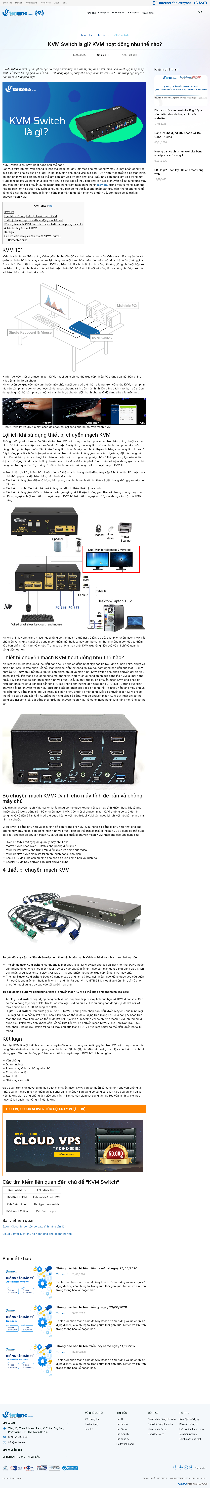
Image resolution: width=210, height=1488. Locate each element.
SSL (65, 3)
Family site (200, 1468)
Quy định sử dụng (189, 1419)
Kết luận (9, 232)
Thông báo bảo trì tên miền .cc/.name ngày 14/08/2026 (96, 1346)
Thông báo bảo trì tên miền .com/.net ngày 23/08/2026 (96, 1268)
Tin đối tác (122, 1429)
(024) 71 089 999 (18, 1437)
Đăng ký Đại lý (156, 1434)
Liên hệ (89, 1429)
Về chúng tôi (92, 1419)
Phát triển (132, 12)
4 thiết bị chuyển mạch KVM (20, 228)
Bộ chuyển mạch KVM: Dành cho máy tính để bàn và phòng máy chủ (43, 224)
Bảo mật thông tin (188, 1424)
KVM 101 (9, 212)
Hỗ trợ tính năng (125, 1443)
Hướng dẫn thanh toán (191, 1429)
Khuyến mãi (148, 12)
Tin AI (120, 1419)
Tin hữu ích (123, 1434)
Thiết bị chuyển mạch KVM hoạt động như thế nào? (33, 220)
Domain (18, 3)
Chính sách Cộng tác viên (162, 1419)
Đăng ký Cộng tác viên (160, 1424)
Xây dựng (117, 12)
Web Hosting (31, 3)
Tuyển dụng (91, 1424)
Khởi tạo (102, 12)
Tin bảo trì (62, 1274)
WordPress (46, 3)
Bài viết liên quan (17, 240)
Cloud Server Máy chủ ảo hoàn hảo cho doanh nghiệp (37, 1233)
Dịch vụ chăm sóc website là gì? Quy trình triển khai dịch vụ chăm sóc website (178, 114)
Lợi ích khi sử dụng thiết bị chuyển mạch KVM (30, 216)
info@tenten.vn (16, 1442)
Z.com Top (7, 3)
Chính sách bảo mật (190, 1439)
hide (50, 205)
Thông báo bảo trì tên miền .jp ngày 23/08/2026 (91, 1307)
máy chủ (102, 184)
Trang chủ (90, 12)
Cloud (56, 3)
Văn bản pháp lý (188, 1434)
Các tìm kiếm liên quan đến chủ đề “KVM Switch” (32, 236)
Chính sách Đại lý (157, 1429)
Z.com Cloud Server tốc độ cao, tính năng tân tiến (34, 1226)
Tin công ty (123, 1439)
